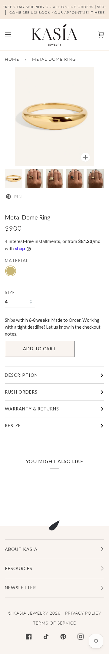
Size (10, 292)
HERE (99, 12)
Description (21, 375)
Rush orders (21, 392)
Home (12, 59)
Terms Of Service (54, 622)
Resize (13, 425)
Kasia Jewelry (30, 613)
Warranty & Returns (32, 408)
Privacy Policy (83, 613)
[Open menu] (14, 34)
